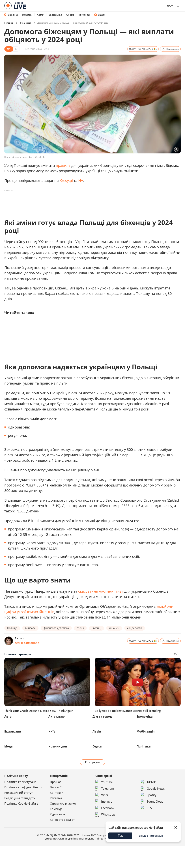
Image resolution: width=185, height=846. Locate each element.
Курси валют (59, 814)
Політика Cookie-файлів (21, 803)
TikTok (151, 782)
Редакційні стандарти (20, 798)
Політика (144, 746)
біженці (96, 628)
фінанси (114, 628)
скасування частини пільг (100, 591)
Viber (104, 795)
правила (63, 165)
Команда (56, 809)
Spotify (151, 795)
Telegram (107, 789)
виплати (30, 628)
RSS (149, 808)
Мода (8, 746)
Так (120, 836)
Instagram (108, 801)
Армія (40, 14)
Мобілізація (145, 731)
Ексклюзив (12, 731)
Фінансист (25, 22)
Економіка (55, 14)
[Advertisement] (70, 201)
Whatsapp (108, 814)
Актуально (56, 716)
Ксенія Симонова (26, 643)
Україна (13, 14)
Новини (27, 14)
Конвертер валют (62, 820)
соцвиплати (134, 628)
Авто (8, 716)
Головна (8, 22)
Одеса (97, 746)
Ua (169, 5)
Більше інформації (151, 835)
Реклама (56, 798)
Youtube (107, 782)
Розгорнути (92, 762)
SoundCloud (155, 801)
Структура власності (64, 803)
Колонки (84, 14)
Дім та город (102, 716)
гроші (80, 628)
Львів (96, 731)
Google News (156, 789)
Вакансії (55, 787)
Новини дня (57, 746)
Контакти (56, 793)
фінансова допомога (56, 628)
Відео (101, 14)
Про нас (55, 782)
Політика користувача (20, 782)
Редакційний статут (18, 793)
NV (80, 180)
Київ (51, 731)
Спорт (70, 14)
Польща (12, 628)
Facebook (107, 808)
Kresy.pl (66, 180)
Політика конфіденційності (23, 787)
